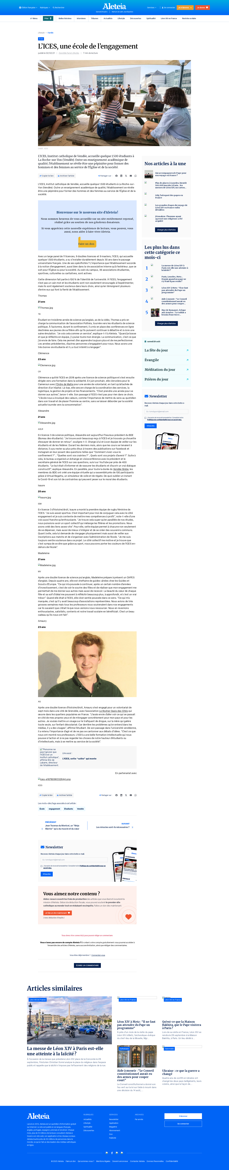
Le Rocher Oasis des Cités (113, 710)
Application (113, 1123)
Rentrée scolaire (189, 18)
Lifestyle (121, 18)
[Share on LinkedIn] (121, 176)
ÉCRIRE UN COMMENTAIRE (87, 965)
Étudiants (68, 809)
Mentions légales (103, 1161)
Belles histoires (65, 18)
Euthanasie (124, 1048)
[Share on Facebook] (116, 176)
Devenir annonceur (120, 1161)
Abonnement (114, 1130)
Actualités (108, 18)
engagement (54, 809)
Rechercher (59, 7)
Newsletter (113, 1119)
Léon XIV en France (169, 18)
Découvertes (135, 18)
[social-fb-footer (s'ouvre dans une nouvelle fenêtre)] (112, 1153)
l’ (56, 384)
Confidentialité (172, 1161)
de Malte (68, 384)
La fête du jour (156, 350)
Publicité (112, 1138)
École (42, 809)
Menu (35, 18)
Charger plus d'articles (166, 229)
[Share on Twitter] (126, 176)
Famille (50, 32)
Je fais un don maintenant (56, 913)
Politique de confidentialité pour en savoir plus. (164, 420)
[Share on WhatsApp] (136, 176)
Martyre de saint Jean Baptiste (122, 12)
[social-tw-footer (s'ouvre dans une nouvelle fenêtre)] (117, 1153)
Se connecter (169, 7)
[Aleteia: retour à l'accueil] (114, 6)
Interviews (81, 18)
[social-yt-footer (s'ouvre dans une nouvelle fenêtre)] (107, 1153)
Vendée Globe (121, 469)
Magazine (113, 1127)
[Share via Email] (131, 176)
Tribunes (94, 18)
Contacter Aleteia (137, 1161)
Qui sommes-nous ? (86, 1161)
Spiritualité (151, 18)
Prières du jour (156, 379)
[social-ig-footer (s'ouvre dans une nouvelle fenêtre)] (122, 1153)
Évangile (152, 360)
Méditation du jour (160, 370)
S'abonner (183, 1116)
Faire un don (86, 243)
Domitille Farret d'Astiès (69, 53)
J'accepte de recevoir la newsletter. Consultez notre (74, 867)
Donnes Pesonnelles (155, 1161)
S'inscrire (47, 874)
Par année (139, 1119)
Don (111, 1134)
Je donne (201, 7)
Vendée (80, 809)
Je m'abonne (183, 7)
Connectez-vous (98, 955)
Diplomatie (169, 1048)
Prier (47, 18)
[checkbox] (41, 866)
